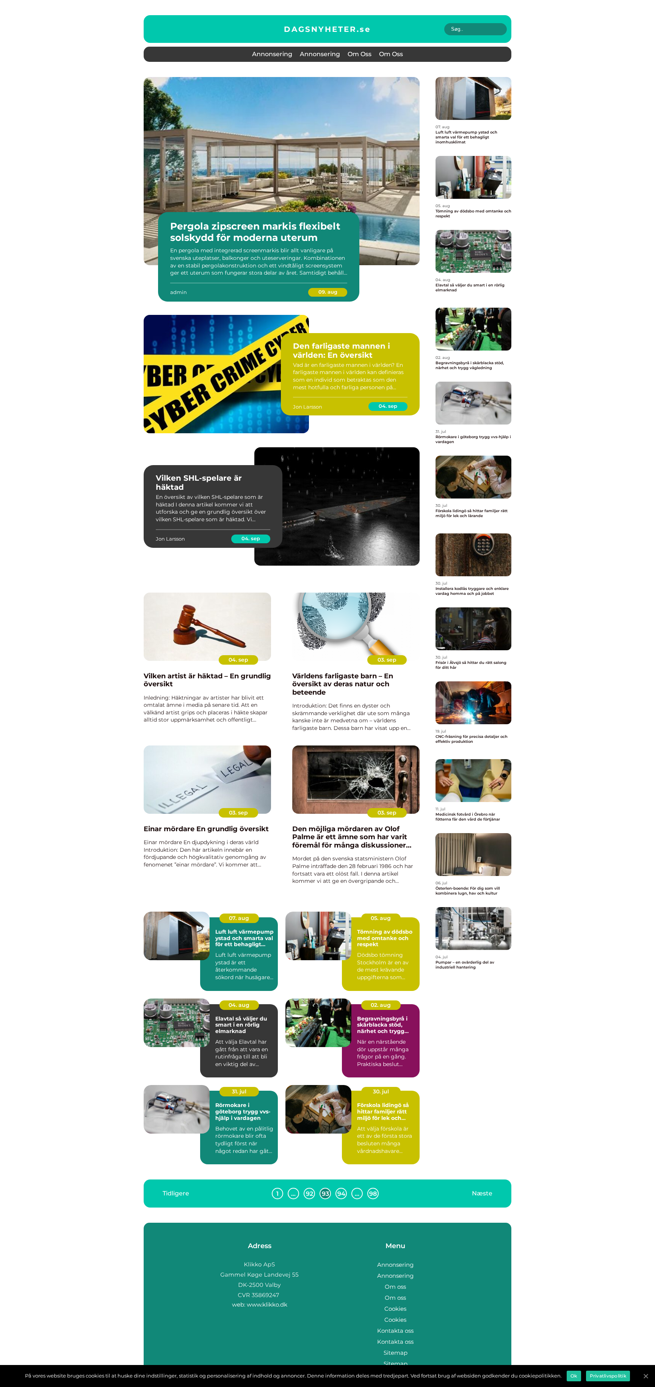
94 (341, 1193)
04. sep (388, 406)
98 (373, 1193)
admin (178, 292)
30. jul (381, 1091)
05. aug (381, 918)
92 (309, 1193)
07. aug (239, 918)
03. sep (387, 659)
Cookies (395, 1308)
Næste (482, 1193)
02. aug (381, 1005)
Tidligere (176, 1193)
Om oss (359, 54)
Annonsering (272, 54)
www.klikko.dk (267, 1304)
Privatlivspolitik (608, 1376)
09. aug (327, 292)
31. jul (239, 1091)
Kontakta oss (395, 1330)
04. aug (239, 1005)
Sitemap (395, 1352)
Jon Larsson (307, 407)
